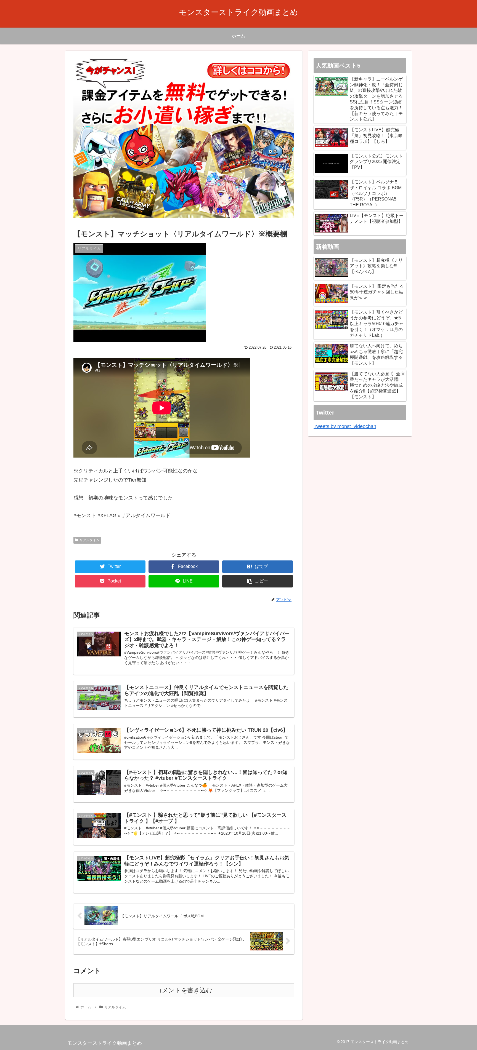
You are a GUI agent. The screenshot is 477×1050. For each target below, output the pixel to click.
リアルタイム (89, 540)
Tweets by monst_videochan (345, 426)
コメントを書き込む (184, 990)
